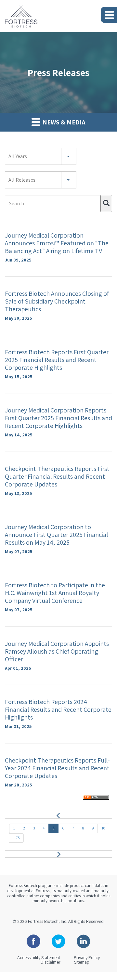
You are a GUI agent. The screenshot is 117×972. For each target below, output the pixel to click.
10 (103, 828)
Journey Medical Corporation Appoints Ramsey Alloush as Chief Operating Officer (57, 651)
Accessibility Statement (38, 957)
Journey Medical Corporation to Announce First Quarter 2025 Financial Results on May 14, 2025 (56, 535)
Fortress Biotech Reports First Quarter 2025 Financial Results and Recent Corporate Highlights (57, 360)
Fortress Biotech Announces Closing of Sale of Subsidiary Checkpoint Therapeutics (57, 301)
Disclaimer (50, 962)
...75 (16, 838)
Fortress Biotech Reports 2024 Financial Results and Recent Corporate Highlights (58, 709)
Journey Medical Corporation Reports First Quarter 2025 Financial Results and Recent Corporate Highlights (58, 418)
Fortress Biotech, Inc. (47, 921)
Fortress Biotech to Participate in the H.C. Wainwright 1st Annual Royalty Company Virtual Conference (55, 593)
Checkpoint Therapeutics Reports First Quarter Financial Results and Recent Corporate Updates (57, 476)
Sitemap (81, 962)
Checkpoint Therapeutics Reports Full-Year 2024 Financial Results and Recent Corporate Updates (57, 768)
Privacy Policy (87, 957)
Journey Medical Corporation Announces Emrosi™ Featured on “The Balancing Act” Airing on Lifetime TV (57, 243)
